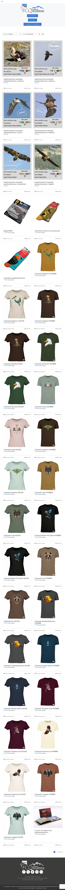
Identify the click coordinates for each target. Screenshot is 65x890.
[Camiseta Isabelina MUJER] (17, 475)
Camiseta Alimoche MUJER (14, 407)
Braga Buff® (8, 231)
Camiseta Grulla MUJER (12, 450)
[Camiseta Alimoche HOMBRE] (48, 346)
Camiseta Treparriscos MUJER (15, 794)
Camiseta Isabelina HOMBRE (45, 450)
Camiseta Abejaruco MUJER (14, 321)
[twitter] (28, 872)
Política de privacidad (42, 886)
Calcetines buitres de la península (47, 231)
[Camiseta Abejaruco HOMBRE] (48, 256)
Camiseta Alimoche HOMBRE (45, 364)
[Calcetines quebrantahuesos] (17, 259)
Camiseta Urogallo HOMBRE (45, 794)
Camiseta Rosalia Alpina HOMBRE (47, 666)
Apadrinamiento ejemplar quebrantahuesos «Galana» (45, 80)
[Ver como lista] (42, 34)
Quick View (28, 88)
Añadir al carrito (8, 88)
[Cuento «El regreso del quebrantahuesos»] (48, 817)
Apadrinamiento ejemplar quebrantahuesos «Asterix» (14, 80)
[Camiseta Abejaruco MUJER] (17, 304)
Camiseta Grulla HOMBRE (44, 407)
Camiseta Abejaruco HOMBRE (46, 274)
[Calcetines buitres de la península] (48, 211)
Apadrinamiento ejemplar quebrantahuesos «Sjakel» (44, 183)
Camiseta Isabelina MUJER (13, 493)
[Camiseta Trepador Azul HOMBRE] (48, 691)
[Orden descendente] (20, 34)
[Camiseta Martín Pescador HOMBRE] (48, 518)
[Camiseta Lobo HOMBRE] (48, 475)
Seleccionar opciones (40, 285)
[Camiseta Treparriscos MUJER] (17, 777)
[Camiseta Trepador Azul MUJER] (17, 734)
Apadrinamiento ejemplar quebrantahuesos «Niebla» (45, 131)
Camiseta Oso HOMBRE (43, 578)
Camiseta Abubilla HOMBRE (45, 321)
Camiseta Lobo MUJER (12, 535)
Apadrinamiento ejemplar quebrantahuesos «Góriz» (13, 131)
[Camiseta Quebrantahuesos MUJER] (17, 648)
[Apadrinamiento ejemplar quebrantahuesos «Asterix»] (17, 58)
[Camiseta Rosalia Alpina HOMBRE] (48, 648)
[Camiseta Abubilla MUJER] (17, 346)
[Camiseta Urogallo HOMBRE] (48, 777)
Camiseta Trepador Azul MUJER (15, 751)
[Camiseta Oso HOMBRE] (48, 561)
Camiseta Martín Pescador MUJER (16, 578)
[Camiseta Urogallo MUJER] (17, 820)
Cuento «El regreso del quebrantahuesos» (43, 831)
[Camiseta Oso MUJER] (17, 604)
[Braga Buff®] (17, 211)
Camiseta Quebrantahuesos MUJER (17, 666)
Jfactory (45, 888)
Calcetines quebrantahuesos (14, 278)
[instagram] (37, 872)
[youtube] (32, 872)
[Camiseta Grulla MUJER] (17, 432)
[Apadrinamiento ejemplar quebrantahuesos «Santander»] (17, 162)
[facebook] (24, 872)
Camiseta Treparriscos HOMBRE (46, 751)
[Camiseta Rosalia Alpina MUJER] (17, 691)
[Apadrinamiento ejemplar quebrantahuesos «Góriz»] (17, 110)
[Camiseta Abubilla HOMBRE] (48, 304)
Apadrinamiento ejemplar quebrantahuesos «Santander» (15, 183)
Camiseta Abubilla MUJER (13, 364)
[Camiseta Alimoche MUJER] (17, 389)
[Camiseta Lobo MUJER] (17, 518)
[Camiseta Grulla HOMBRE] (48, 389)
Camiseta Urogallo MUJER (13, 837)
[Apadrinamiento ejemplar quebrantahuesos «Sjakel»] (48, 162)
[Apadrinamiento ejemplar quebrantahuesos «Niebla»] (48, 110)
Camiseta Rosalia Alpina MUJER (15, 709)
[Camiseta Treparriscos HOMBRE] (48, 734)
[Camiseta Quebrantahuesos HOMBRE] (48, 604)
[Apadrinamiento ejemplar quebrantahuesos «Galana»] (48, 58)
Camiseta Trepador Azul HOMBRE (47, 709)
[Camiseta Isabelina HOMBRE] (48, 432)
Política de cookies (52, 886)
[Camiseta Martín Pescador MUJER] (17, 561)
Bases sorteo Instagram (29, 888)
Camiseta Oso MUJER (12, 621)
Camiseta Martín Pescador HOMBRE (48, 535)
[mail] (41, 872)
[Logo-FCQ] (32, 4)
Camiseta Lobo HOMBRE (44, 493)
